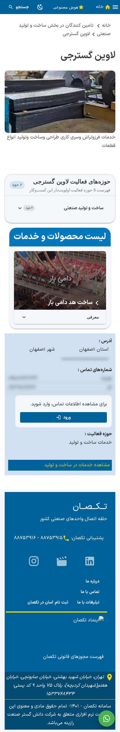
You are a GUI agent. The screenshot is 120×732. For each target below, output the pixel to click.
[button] (115, 7)
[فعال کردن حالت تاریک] (40, 7)
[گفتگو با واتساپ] (106, 718)
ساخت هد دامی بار (70, 302)
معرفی (93, 317)
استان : (101, 349)
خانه (106, 25)
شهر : (50, 349)
